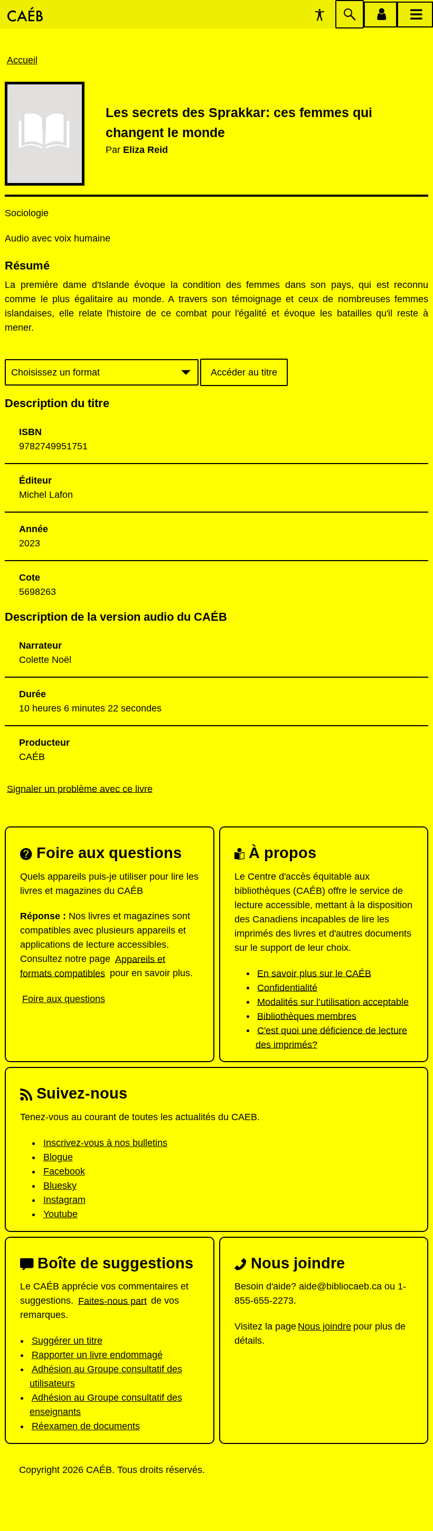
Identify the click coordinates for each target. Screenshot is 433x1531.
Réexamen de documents (86, 1426)
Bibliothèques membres (306, 1015)
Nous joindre (324, 1326)
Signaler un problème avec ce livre (80, 788)
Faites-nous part (112, 1300)
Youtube (60, 1214)
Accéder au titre (244, 372)
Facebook (64, 1171)
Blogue (58, 1157)
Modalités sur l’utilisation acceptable (333, 1001)
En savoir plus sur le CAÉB (314, 973)
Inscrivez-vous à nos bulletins (105, 1143)
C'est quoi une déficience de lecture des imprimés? (332, 1037)
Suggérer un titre (67, 1340)
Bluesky (60, 1185)
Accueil (22, 60)
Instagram (64, 1200)
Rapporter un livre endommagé (97, 1355)
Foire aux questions (63, 999)
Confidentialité (287, 987)
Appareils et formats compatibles (92, 966)
